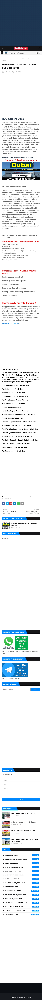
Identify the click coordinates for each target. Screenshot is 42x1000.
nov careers (9, 497)
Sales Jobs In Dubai (19, 879)
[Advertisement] (21, 23)
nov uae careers (11, 59)
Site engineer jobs (19, 887)
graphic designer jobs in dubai (19, 903)
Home (4, 59)
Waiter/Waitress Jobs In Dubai (19, 895)
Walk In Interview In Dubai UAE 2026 (23, 831)
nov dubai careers (30, 497)
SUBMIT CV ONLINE (11, 324)
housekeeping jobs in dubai (19, 907)
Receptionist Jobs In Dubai (19, 875)
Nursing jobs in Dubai (19, 871)
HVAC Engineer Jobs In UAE (19, 867)
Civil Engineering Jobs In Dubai (19, 859)
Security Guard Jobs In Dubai (19, 883)
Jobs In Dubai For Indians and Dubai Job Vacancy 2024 (24, 840)
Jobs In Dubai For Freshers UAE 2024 (23, 813)
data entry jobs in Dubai (19, 899)
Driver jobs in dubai (19, 863)
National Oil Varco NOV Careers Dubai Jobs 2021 (24, 524)
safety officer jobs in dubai (19, 910)
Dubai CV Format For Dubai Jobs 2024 (23, 822)
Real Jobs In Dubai (26, 997)
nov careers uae (19, 497)
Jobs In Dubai (7, 72)
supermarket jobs (19, 914)
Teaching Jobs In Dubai (19, 891)
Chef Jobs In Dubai (19, 855)
